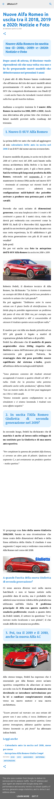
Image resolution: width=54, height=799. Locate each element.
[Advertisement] (27, 496)
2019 (19, 757)
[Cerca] (50, 4)
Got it (35, 796)
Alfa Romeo (28, 757)
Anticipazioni (9, 761)
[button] (4, 33)
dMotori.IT (12, 4)
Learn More (23, 796)
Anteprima (40, 757)
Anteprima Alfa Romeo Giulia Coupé (24, 753)
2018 (12, 757)
